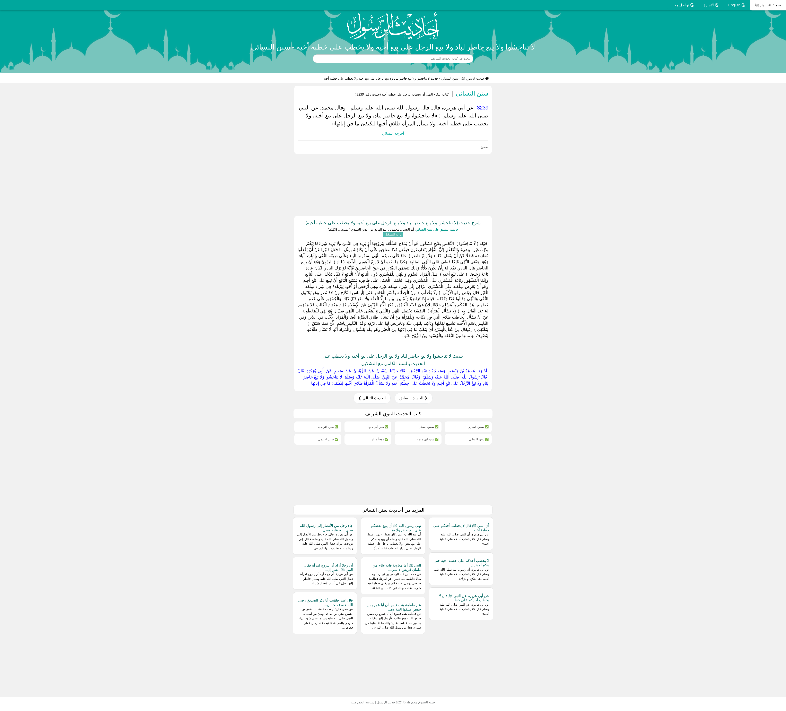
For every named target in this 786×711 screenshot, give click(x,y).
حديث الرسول (385, 702)
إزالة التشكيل (393, 234)
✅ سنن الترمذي (328, 427)
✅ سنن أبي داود (378, 427)
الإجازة (709, 5)
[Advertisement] (663, 184)
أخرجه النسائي (393, 133)
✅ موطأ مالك (379, 439)
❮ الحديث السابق (413, 398)
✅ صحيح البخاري (478, 427)
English (734, 5)
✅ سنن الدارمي (328, 439)
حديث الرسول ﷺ (768, 5)
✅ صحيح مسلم (428, 427)
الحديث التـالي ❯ (372, 398)
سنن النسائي (449, 78)
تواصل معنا (681, 5)
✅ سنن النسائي (479, 439)
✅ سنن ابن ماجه (427, 439)
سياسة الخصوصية (362, 702)
